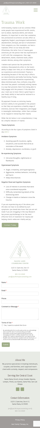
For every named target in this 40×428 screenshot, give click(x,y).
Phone (3, 298)
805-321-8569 (20, 274)
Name (4, 282)
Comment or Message (10, 307)
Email (4, 290)
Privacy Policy (20, 420)
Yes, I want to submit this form (15, 325)
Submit (5, 344)
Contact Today (10, 225)
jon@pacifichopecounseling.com (20, 277)
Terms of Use (7, 323)
